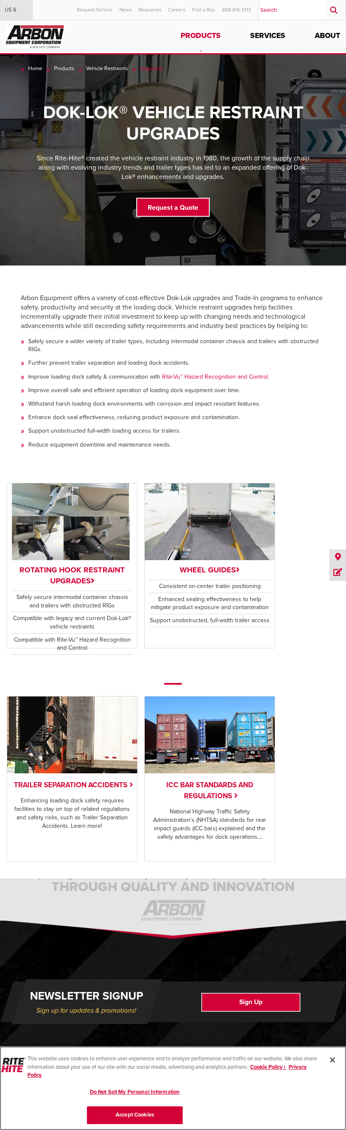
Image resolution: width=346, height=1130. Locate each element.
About (327, 35)
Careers (176, 10)
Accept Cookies (135, 1114)
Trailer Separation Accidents (70, 785)
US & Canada (14, 13)
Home (35, 68)
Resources (149, 10)
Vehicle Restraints (107, 68)
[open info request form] (338, 572)
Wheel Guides (208, 569)
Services (267, 35)
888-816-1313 (236, 10)
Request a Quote (173, 207)
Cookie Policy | (268, 1067)
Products (201, 35)
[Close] (332, 1060)
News (125, 10)
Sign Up (250, 1002)
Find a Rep (203, 10)
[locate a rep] (338, 557)
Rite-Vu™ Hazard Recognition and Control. (215, 376)
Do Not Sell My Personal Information (135, 1092)
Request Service (95, 10)
